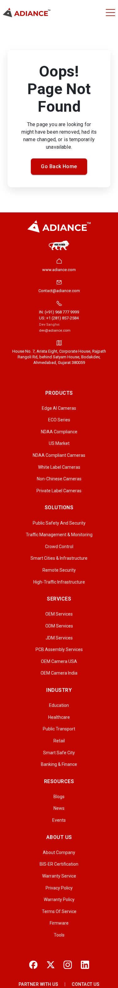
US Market (59, 443)
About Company (59, 852)
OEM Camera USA (59, 661)
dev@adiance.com (54, 330)
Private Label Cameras (59, 490)
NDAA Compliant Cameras (59, 455)
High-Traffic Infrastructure (59, 582)
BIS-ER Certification (59, 864)
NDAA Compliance (59, 431)
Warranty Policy (59, 899)
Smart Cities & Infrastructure (59, 558)
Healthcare (59, 717)
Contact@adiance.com (59, 290)
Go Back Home (59, 166)
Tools (59, 934)
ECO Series (59, 419)
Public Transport (59, 728)
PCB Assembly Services (59, 649)
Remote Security (59, 570)
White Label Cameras (59, 467)
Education (59, 705)
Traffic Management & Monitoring (59, 534)
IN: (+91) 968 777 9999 (59, 312)
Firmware (59, 923)
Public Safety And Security (59, 523)
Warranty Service (59, 876)
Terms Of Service (59, 911)
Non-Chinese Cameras (59, 478)
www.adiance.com (59, 269)
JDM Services (59, 637)
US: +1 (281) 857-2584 (59, 318)
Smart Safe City (59, 752)
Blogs (59, 796)
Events (59, 820)
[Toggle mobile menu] (110, 12)
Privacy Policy (59, 887)
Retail (59, 740)
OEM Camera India (59, 673)
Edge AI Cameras (59, 408)
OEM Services (59, 614)
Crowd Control (59, 546)
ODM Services (59, 625)
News (59, 808)
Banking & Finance (59, 764)
